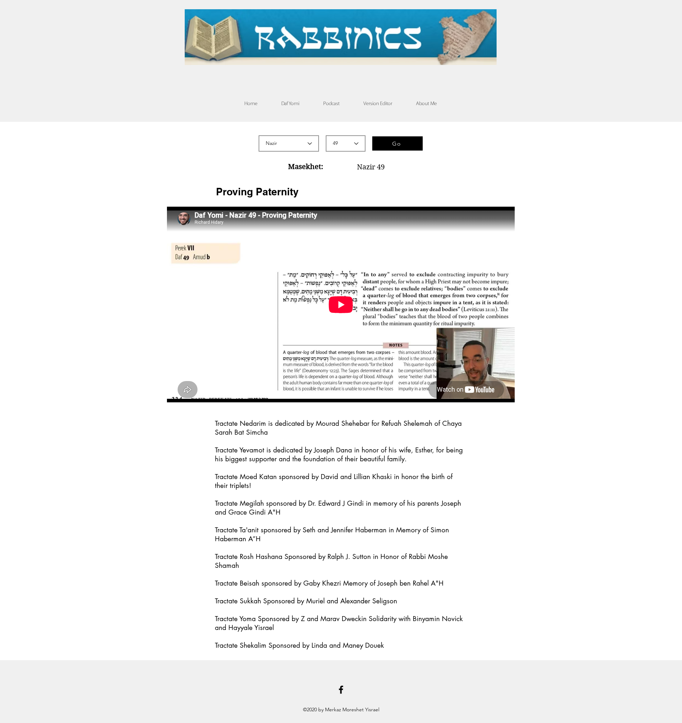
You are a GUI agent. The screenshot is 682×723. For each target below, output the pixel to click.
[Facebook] (341, 689)
